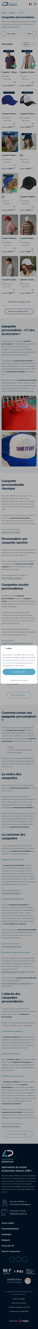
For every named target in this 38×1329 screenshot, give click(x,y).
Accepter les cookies (19, 672)
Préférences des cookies (19, 680)
